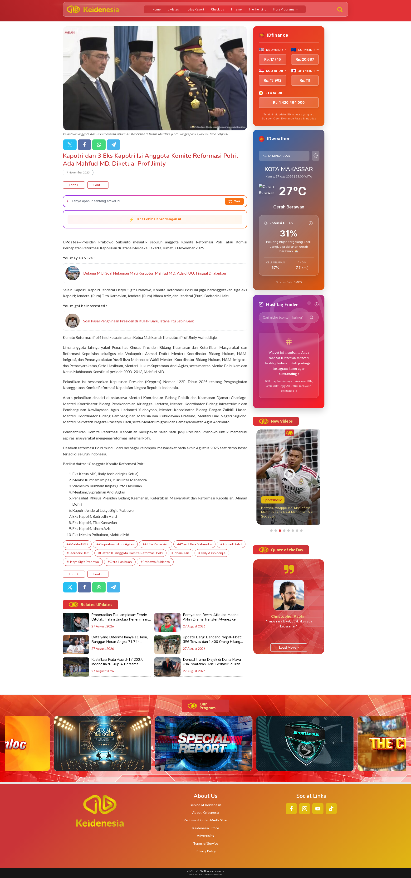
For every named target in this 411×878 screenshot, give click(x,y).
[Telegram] (113, 144)
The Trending (257, 9)
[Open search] (340, 9)
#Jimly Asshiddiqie (211, 553)
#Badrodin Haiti (78, 553)
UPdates (173, 9)
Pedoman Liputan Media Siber (206, 820)
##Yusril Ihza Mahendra (194, 544)
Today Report (195, 9)
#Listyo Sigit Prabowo (83, 562)
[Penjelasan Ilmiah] (311, 223)
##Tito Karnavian (155, 544)
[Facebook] (84, 144)
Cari (237, 201)
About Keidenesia (205, 812)
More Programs (283, 9)
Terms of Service (205, 843)
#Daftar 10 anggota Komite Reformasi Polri (130, 553)
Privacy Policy (206, 851)
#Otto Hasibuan (120, 562)
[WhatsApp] (99, 144)
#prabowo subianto (155, 562)
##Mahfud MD (77, 544)
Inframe (236, 9)
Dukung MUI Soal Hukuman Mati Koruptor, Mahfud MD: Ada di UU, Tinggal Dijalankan (154, 273)
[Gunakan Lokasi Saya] (315, 156)
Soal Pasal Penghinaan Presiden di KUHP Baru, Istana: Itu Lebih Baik (138, 321)
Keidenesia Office (205, 828)
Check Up (217, 9)
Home (156, 9)
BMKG (298, 282)
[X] (70, 144)
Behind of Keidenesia (205, 805)
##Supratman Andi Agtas (115, 544)
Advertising (205, 836)
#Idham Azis (180, 553)
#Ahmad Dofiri (231, 544)
